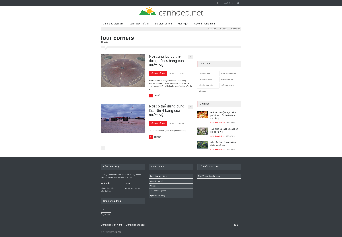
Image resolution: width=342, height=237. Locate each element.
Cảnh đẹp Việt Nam (113, 23)
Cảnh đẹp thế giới (205, 79)
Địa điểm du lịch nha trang (209, 176)
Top (236, 224)
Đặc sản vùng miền (204, 23)
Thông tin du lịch (227, 85)
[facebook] (218, 3)
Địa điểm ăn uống (157, 195)
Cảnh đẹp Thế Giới (139, 23)
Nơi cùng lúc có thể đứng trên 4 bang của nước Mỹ (166, 60)
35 (191, 57)
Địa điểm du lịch (163, 23)
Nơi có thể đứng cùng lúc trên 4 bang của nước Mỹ (166, 110)
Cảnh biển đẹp (204, 73)
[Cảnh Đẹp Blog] (171, 17)
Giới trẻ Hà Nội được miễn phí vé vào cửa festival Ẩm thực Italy (223, 115)
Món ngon (183, 23)
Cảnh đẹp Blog (115, 232)
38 (191, 107)
